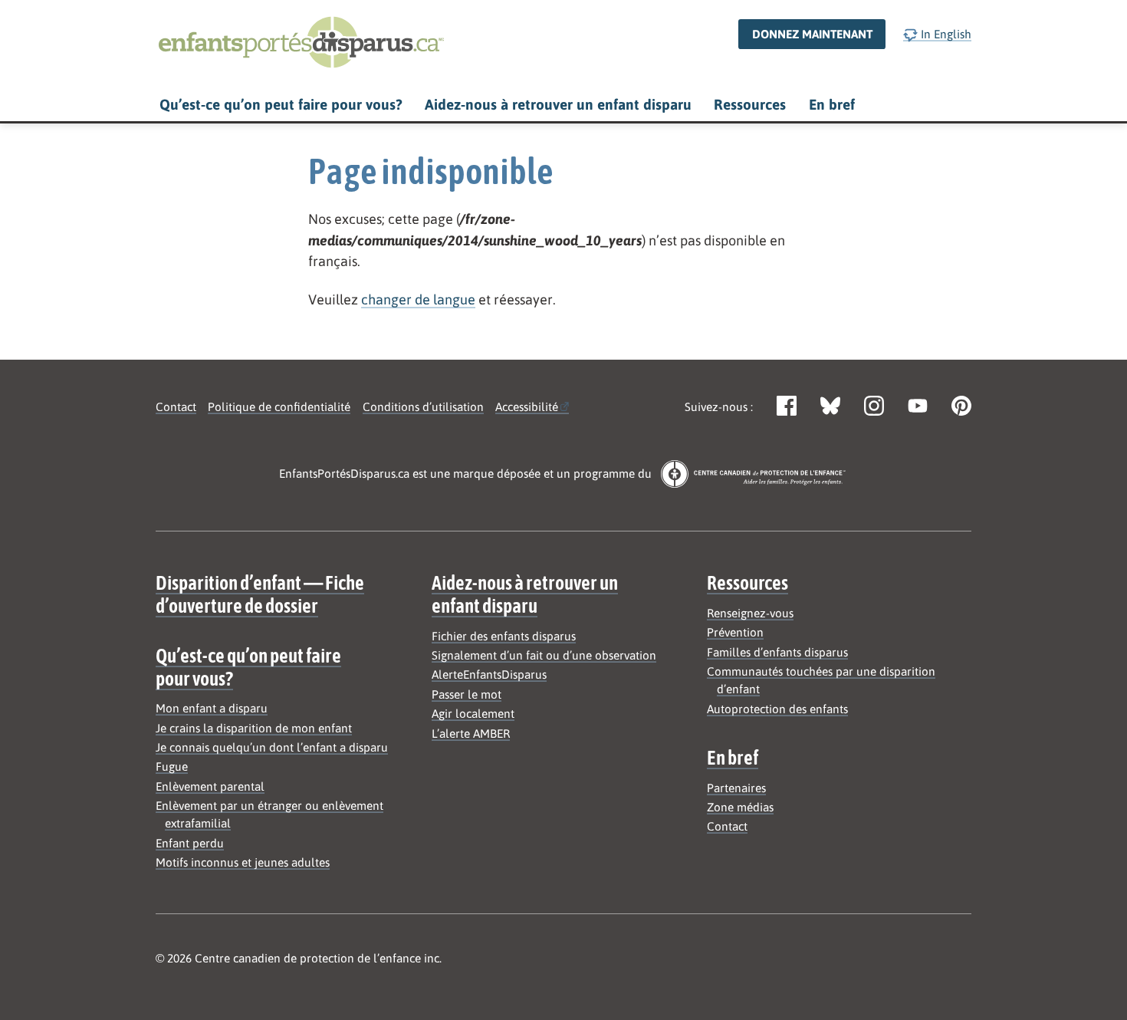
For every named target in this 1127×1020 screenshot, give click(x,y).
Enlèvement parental (210, 786)
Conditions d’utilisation (423, 406)
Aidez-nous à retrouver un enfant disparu (558, 104)
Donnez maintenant (812, 34)
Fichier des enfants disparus (504, 636)
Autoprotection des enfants (777, 709)
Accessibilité (526, 406)
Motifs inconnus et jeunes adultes (243, 862)
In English (944, 34)
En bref (832, 104)
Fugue (172, 766)
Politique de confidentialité (279, 406)
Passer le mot (466, 694)
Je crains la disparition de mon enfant (254, 728)
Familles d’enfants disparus (777, 652)
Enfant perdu (190, 843)
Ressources (750, 104)
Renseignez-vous (750, 613)
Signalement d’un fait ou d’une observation (544, 655)
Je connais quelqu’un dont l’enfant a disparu (272, 747)
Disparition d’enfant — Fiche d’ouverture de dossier (260, 594)
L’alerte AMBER (471, 733)
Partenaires (736, 788)
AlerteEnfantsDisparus (489, 674)
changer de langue (418, 299)
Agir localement (473, 713)
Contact (176, 406)
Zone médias (740, 807)
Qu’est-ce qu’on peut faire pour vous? (280, 104)
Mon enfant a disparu (212, 708)
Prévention (735, 632)
